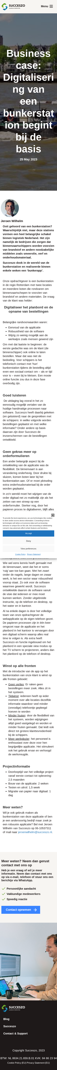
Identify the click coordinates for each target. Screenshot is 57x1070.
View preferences (28, 548)
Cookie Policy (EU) (16, 1063)
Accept (28, 533)
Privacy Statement (34, 554)
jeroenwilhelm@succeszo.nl (35, 832)
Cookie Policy (20, 554)
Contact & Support (15, 1033)
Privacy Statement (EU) (38, 1063)
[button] (52, 515)
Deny (28, 541)
